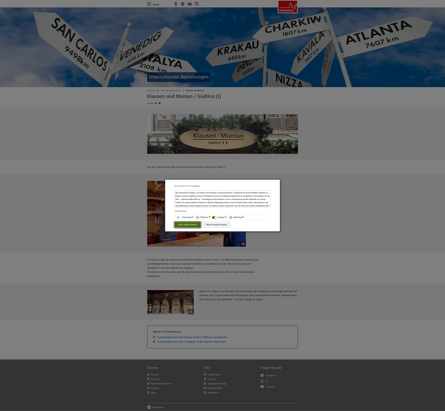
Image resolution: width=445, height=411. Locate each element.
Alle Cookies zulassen (187, 225)
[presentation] (192, 217)
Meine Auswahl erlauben (216, 225)
